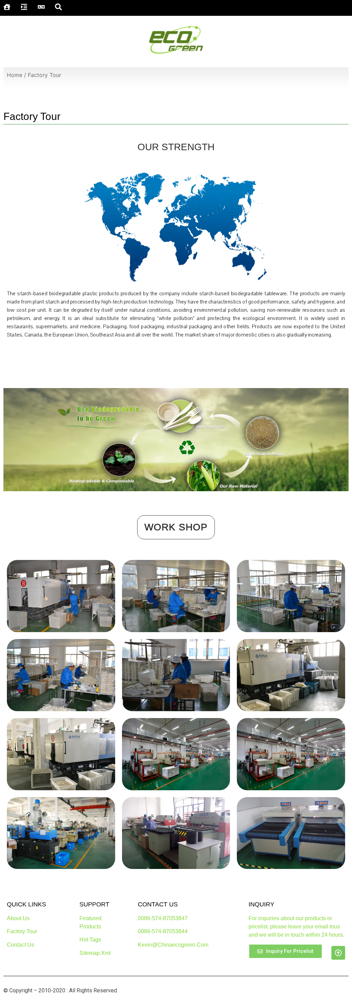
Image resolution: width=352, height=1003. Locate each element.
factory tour (22, 931)
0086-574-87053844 (163, 931)
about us (18, 918)
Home (14, 74)
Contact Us (20, 945)
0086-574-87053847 (163, 918)
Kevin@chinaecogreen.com (173, 945)
